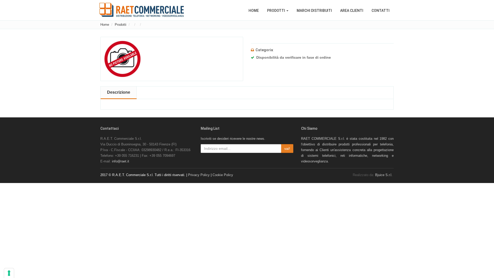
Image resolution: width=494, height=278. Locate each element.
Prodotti (120, 25)
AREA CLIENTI (351, 10)
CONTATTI (381, 10)
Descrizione (118, 92)
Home (104, 25)
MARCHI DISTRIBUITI (314, 10)
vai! (287, 148)
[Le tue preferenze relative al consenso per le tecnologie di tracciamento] (9, 273)
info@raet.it (120, 161)
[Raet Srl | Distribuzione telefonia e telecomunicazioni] (141, 10)
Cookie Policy (223, 175)
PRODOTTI (276, 10)
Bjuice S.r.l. (383, 175)
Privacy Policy (199, 175)
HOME (254, 10)
